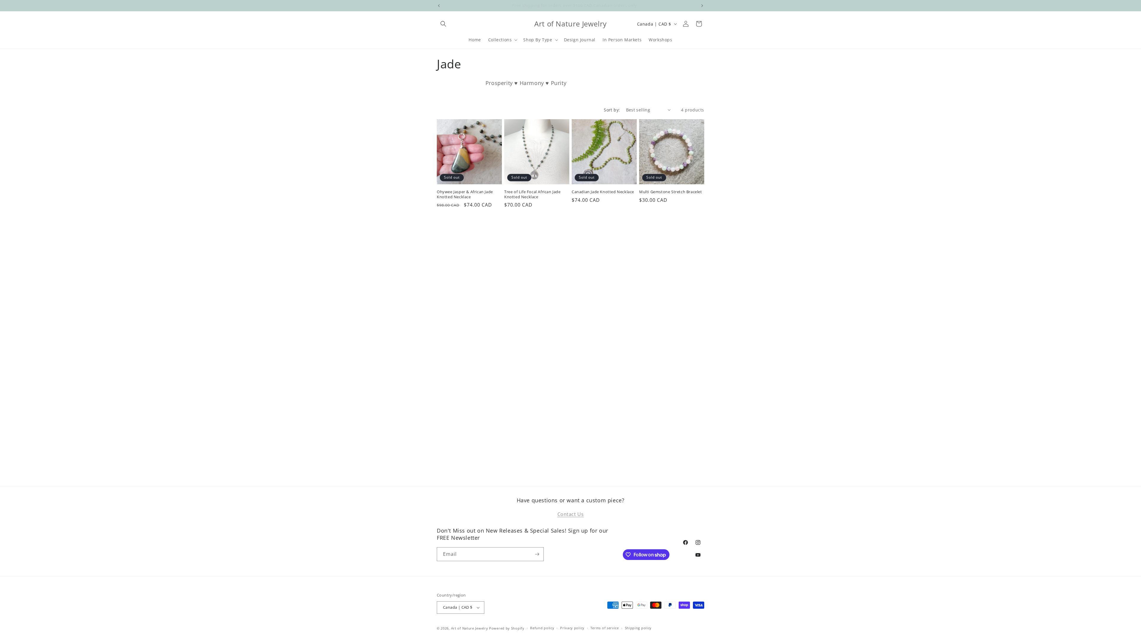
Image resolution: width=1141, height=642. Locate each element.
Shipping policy (638, 628)
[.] (438, 5)
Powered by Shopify (506, 628)
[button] (443, 23)
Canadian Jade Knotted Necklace (603, 191)
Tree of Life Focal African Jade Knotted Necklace (532, 194)
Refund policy (542, 628)
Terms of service (604, 628)
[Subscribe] (536, 554)
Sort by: (612, 110)
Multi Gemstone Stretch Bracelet (670, 191)
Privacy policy (572, 628)
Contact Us (570, 514)
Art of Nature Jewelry (469, 628)
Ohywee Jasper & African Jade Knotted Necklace (465, 194)
